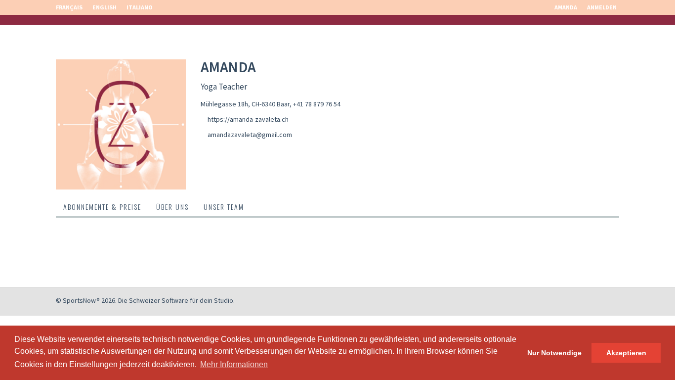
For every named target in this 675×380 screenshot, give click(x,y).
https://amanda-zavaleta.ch (248, 119)
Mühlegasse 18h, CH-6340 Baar (245, 103)
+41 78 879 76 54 (316, 103)
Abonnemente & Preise (102, 206)
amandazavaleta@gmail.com (250, 134)
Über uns (172, 206)
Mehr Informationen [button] (234, 364)
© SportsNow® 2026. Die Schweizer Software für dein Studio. (145, 300)
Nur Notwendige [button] (554, 353)
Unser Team (224, 206)
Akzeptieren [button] (626, 353)
